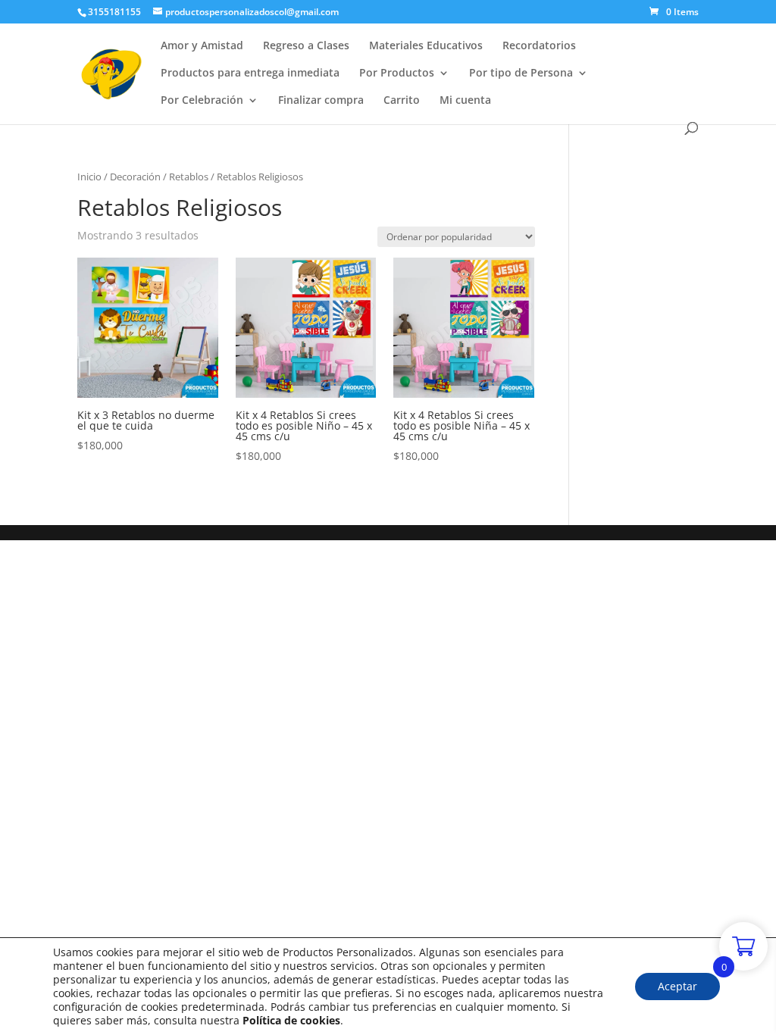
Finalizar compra (321, 101)
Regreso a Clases (306, 46)
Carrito (401, 101)
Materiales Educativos (426, 46)
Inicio (89, 176)
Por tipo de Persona (521, 73)
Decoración (135, 176)
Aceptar (677, 986)
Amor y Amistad (202, 46)
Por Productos (396, 73)
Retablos (188, 176)
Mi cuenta (465, 101)
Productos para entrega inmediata (250, 73)
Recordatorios (539, 46)
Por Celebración (202, 101)
